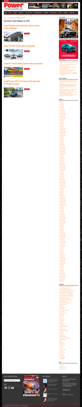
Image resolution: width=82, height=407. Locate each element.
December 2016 (63, 258)
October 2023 (62, 151)
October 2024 (62, 133)
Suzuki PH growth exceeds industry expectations (19, 45)
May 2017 (61, 251)
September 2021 (63, 186)
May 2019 (61, 227)
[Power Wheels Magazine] (14, 9)
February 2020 (62, 214)
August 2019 (62, 223)
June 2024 (62, 139)
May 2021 (61, 192)
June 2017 (62, 249)
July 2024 (61, 138)
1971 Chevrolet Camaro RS (65, 288)
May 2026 (61, 106)
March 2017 (62, 254)
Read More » (26, 33)
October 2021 (62, 185)
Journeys (21, 12)
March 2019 (62, 230)
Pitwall (61, 345)
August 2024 (62, 136)
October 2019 (62, 220)
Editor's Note (62, 318)
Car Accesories (62, 307)
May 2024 (61, 141)
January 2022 (62, 180)
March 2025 (62, 126)
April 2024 (61, 142)
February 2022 (62, 179)
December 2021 (63, 182)
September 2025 (63, 117)
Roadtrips (61, 351)
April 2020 (61, 211)
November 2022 (63, 167)
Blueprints (61, 305)
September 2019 (63, 222)
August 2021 (62, 188)
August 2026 (62, 101)
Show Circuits (62, 352)
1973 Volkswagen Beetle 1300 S (66, 289)
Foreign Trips (62, 324)
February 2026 (62, 110)
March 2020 (62, 213)
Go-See (61, 327)
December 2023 (63, 148)
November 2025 (63, 114)
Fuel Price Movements (64, 326)
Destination (62, 314)
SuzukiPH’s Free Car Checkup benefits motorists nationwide (23, 63)
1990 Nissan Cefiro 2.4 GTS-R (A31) (66, 296)
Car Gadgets (62, 308)
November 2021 (63, 183)
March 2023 (62, 161)
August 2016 (62, 264)
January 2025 (62, 129)
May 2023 (61, 158)
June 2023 (62, 157)
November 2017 (63, 242)
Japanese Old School (64, 330)
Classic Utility (62, 311)
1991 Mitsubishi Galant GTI (65, 298)
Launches (61, 333)
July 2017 (61, 248)
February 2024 (62, 145)
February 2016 (62, 273)
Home (6, 12)
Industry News (62, 329)
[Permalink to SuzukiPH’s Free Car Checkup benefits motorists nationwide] (13, 76)
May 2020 (61, 210)
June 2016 (62, 267)
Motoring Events (38, 12)
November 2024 (63, 132)
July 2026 (61, 103)
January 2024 (62, 147)
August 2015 (62, 280)
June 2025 (62, 122)
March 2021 (62, 195)
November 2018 (63, 236)
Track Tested (62, 355)
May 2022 (61, 175)
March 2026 (62, 109)
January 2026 (62, 111)
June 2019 (62, 226)
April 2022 (61, 176)
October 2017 (62, 244)
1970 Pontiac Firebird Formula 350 (66, 286)
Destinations (62, 316)
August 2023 (62, 154)
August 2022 (62, 170)
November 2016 (63, 260)
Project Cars (53, 12)
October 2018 (62, 238)
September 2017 (63, 245)
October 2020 (62, 202)
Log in (61, 364)
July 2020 (61, 207)
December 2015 (63, 276)
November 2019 (63, 219)
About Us (72, 12)
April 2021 (61, 194)
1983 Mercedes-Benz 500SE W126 (66, 295)
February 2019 (62, 232)
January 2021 (62, 198)
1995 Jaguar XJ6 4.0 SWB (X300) (66, 299)
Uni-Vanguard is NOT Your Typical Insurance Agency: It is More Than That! (68, 81)
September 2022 (63, 169)
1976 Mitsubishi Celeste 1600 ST (66, 292)
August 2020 (62, 205)
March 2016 (62, 271)
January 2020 (62, 216)
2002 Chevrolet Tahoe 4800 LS (65, 302)
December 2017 (63, 241)
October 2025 (62, 116)
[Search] (77, 1)
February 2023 (62, 163)
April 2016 (61, 270)
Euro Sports (62, 320)
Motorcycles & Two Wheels (65, 338)
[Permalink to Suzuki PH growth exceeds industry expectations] (13, 59)
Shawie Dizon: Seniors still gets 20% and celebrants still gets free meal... (53, 399)
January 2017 (62, 257)
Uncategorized (62, 357)
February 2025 (62, 128)
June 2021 (62, 191)
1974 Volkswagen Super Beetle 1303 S (67, 291)
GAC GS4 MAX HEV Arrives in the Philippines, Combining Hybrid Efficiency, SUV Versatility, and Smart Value (69, 73)
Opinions (46, 12)
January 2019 (62, 233)
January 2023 (62, 164)
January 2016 (62, 274)
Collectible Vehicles (63, 313)
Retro (60, 12)
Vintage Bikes (62, 358)
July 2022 (61, 172)
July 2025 (61, 120)
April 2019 (61, 229)
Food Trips (62, 323)
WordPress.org (62, 368)
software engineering (63, 80)
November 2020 (63, 201)
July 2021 (61, 189)
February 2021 (62, 197)
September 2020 (63, 204)
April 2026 (61, 107)
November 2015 (63, 277)
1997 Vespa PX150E (63, 301)
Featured (61, 321)
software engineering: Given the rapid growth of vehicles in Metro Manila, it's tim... (53, 380)
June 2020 (62, 208)
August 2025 (62, 119)
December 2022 (63, 166)
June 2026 (62, 104)
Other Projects (62, 343)
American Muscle (63, 304)
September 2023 (63, 153)
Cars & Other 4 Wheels (64, 310)
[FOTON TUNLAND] (53, 8)
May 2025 (61, 123)
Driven (15, 12)
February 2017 (62, 255)
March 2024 (62, 144)
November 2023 (63, 150)
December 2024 (63, 131)
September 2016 (63, 263)
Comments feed (63, 367)
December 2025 (63, 113)
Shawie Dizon (62, 89)
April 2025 (61, 125)
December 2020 (63, 200)
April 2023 (61, 160)
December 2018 (63, 235)
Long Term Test (28, 12)
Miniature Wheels (63, 336)
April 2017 (61, 252)
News (10, 12)
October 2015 (62, 279)
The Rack (65, 12)
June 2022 (62, 173)
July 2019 (61, 224)
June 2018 (62, 239)
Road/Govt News (63, 349)
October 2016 (62, 261)
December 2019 (63, 217)
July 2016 (61, 266)
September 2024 (63, 135)
